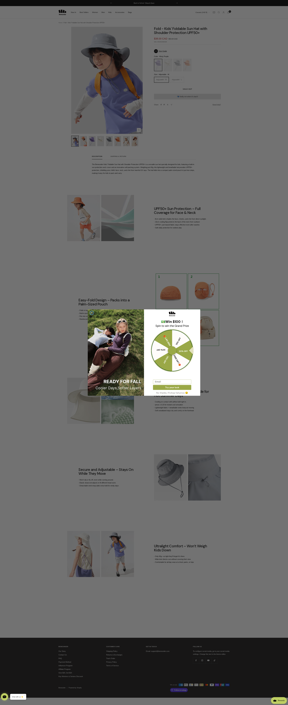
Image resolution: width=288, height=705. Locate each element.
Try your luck (172, 387)
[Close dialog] (92, 313)
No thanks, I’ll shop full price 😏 (172, 392)
